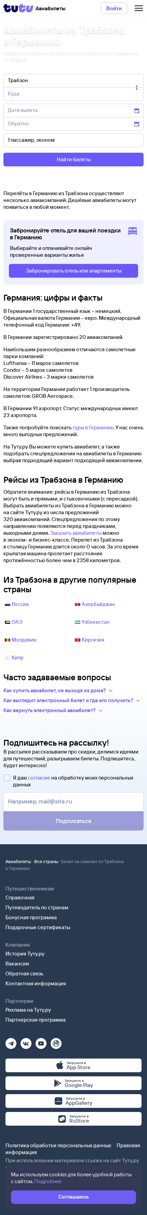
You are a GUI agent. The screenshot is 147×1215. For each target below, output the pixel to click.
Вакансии (17, 963)
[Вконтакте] (26, 1041)
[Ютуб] (41, 1041)
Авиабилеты (18, 861)
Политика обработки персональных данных (58, 1145)
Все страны (46, 861)
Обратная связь (24, 973)
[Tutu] (18, 8)
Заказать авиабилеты (76, 533)
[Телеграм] (10, 1041)
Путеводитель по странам (36, 907)
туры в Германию (92, 427)
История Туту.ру (24, 953)
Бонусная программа (31, 917)
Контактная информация (35, 983)
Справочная (20, 897)
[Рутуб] (56, 1041)
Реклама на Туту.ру (28, 1010)
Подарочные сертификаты (37, 927)
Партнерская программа (35, 1019)
